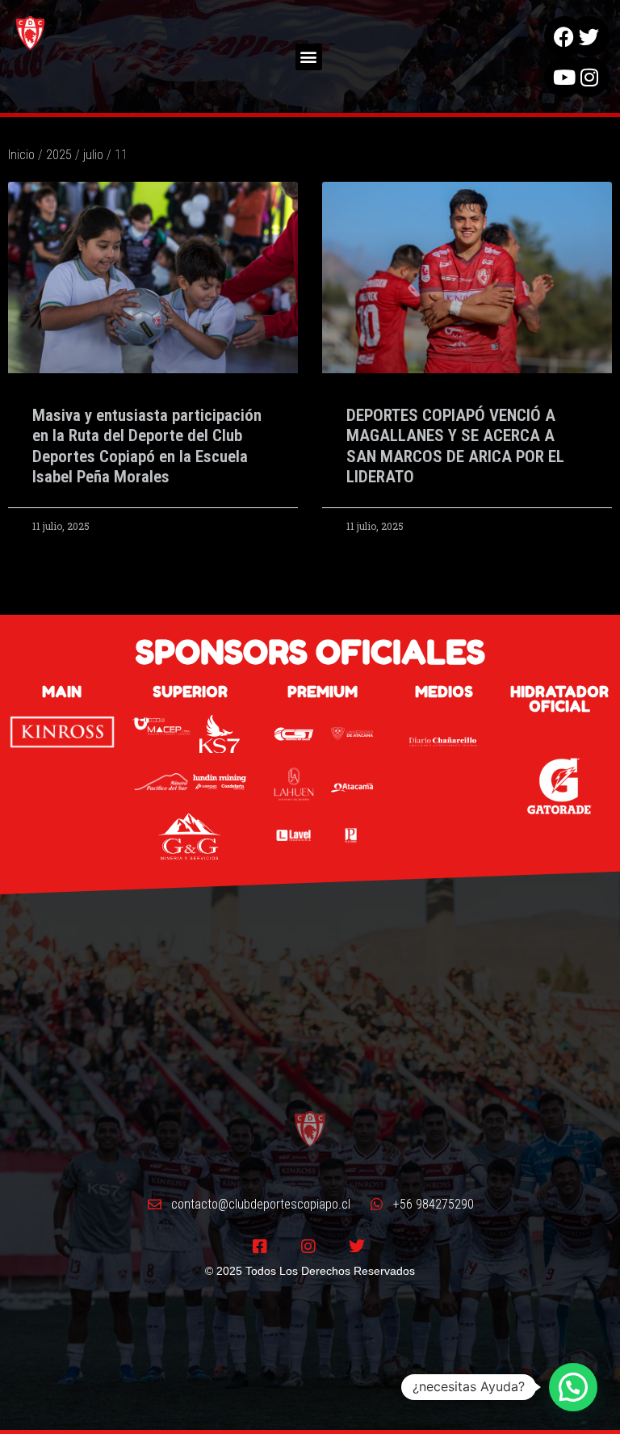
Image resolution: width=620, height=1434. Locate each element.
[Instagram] (589, 77)
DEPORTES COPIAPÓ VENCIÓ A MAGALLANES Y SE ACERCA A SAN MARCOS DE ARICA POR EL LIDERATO (455, 446)
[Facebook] (564, 36)
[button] (308, 57)
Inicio (21, 154)
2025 (59, 154)
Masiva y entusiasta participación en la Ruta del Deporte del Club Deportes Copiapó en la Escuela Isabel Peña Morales (147, 446)
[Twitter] (589, 36)
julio (93, 154)
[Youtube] (564, 77)
